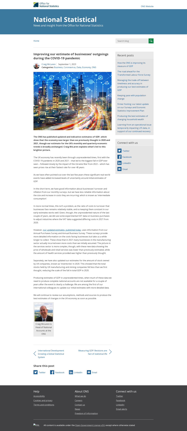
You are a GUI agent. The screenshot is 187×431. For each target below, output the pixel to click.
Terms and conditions (43, 404)
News (77, 409)
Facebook (120, 400)
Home (36, 40)
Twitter (119, 396)
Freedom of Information (86, 413)
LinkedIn (120, 404)
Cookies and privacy (42, 400)
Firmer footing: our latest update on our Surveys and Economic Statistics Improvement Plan (133, 107)
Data (79, 67)
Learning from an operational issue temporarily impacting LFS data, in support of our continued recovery (134, 128)
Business (58, 67)
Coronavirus (70, 67)
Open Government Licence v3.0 (90, 425)
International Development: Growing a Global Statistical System (51, 354)
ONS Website (147, 6)
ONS (94, 67)
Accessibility (39, 396)
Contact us (80, 404)
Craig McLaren (49, 64)
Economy (86, 67)
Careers (78, 400)
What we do (80, 396)
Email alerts (121, 409)
